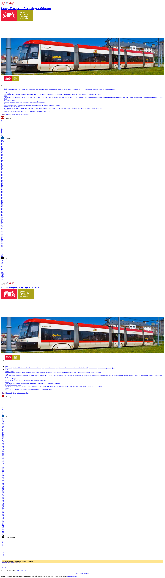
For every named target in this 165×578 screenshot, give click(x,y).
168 (2, 195)
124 (2, 166)
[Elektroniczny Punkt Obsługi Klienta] (3, 4)
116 (2, 157)
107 (2, 146)
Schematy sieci (59, 94)
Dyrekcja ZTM (16, 89)
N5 (2, 266)
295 (2, 239)
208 (2, 217)
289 (2, 237)
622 (2, 253)
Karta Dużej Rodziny (116, 97)
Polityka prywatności (91, 89)
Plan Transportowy (25, 102)
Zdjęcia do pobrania (54, 105)
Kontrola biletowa (158, 97)
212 (2, 220)
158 (2, 189)
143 (2, 178)
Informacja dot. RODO (78, 89)
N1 (2, 260)
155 (2, 185)
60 (1, 134)
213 (2, 222)
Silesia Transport (21, 570)
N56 (2, 276)
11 (1, 131)
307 (2, 242)
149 (2, 182)
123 (2, 165)
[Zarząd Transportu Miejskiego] (11, 81)
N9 (2, 271)
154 (2, 183)
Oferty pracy (44, 89)
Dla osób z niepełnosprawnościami (80, 94)
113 (2, 154)
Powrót (4, 567)
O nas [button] (5, 88)
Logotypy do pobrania (42, 105)
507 (2, 243)
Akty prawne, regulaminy (104, 89)
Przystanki (8, 114)
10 (1, 129)
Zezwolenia (16, 102)
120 (2, 161)
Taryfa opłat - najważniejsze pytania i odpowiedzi (17, 108)
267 (2, 231)
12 (1, 132)
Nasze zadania (8, 89)
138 (2, 177)
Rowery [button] (6, 109)
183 (2, 208)
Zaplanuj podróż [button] (8, 93)
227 (2, 223)
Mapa (13, 114)
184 (2, 209)
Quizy (113, 89)
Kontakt (6, 105)
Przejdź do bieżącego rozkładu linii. (11, 562)
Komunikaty (67, 94)
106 (2, 145)
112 (2, 152)
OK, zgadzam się (72, 576)
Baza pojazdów (34, 102)
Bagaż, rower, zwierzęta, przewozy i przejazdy (50, 108)
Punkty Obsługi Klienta (136, 97)
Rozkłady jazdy (51, 94)
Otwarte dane (24, 89)
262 (2, 229)
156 (2, 186)
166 (2, 192)
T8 (2, 140)
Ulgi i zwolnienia (16, 97)
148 (2, 180)
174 (2, 200)
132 (2, 174)
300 (2, 240)
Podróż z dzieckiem (95, 94)
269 (2, 234)
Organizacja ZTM (69, 108)
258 (2, 228)
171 (2, 199)
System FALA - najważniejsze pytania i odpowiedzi (88, 108)
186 (2, 211)
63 (1, 135)
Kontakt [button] (6, 103)
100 (2, 143)
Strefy (5, 99)
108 (2, 148)
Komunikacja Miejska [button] (10, 100)
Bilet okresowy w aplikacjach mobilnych (98, 97)
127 (2, 169)
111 (2, 151)
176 (2, 203)
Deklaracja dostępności (82, 573)
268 (2, 232)
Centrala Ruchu (8, 102)
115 (2, 155)
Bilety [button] (5, 96)
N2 (2, 262)
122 (2, 163)
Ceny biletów (7, 97)
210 (2, 219)
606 (2, 248)
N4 (2, 265)
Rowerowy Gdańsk (38, 111)
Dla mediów (32, 105)
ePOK (6, 91)
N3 (2, 263)
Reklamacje (42, 102)
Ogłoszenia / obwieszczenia (64, 89)
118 (2, 160)
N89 (2, 279)
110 (2, 149)
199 (2, 215)
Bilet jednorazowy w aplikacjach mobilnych (75, 97)
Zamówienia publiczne (35, 89)
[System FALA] (7, 4)
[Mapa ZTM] (12, 4)
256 (2, 226)
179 (2, 206)
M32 (2, 141)
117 (2, 158)
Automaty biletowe (148, 97)
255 (2, 225)
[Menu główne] (1, 85)
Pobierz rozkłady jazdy (22, 114)
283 (2, 236)
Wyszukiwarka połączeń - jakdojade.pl (35, 94)
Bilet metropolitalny (57, 97)
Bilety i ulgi (34, 108)
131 (2, 172)
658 (2, 254)
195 (2, 214)
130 (2, 171)
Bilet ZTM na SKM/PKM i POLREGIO (41, 97)
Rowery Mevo (48, 111)
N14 (2, 273)
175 (2, 202)
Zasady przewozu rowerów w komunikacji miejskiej (18, 111)
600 (2, 246)
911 (2, 256)
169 (2, 197)
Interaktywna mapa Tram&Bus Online (14, 94)
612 (2, 251)
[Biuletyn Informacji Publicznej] (10, 4)
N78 (2, 277)
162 (2, 191)
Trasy (3, 114)
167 (2, 194)
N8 (2, 269)
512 (2, 245)
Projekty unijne (52, 89)
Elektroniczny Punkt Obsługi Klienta (19, 105)
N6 (2, 268)
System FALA (25, 97)
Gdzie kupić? (125, 97)
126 (2, 168)
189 (2, 212)
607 (2, 249)
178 (2, 205)
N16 (2, 274)
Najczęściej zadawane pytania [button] (12, 106)
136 (2, 175)
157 (2, 188)
